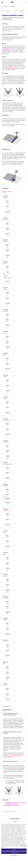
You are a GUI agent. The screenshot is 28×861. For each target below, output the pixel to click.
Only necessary (14, 852)
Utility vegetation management (12, 805)
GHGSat (5, 398)
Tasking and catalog (8, 11)
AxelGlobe (5, 197)
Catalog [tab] (9, 191)
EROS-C (5, 332)
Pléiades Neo (6, 597)
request (7, 706)
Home (3, 10)
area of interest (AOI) (7, 49)
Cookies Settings (13, 855)
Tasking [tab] (4, 191)
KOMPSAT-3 (6, 485)
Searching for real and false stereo (13, 755)
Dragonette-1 (6, 311)
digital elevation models (13, 68)
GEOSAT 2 (5, 376)
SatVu (4, 641)
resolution (12, 125)
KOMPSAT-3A (6, 510)
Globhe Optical (6, 420)
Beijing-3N (5, 241)
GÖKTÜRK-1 (5, 442)
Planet (4, 554)
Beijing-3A (5, 219)
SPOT (4, 663)
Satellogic (5, 619)
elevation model (14, 775)
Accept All (14, 849)
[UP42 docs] (13, 2)
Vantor (4, 685)
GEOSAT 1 (5, 354)
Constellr (5, 289)
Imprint (4, 847)
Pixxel (4, 532)
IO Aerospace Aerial (7, 464)
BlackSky (5, 263)
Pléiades (5, 576)
